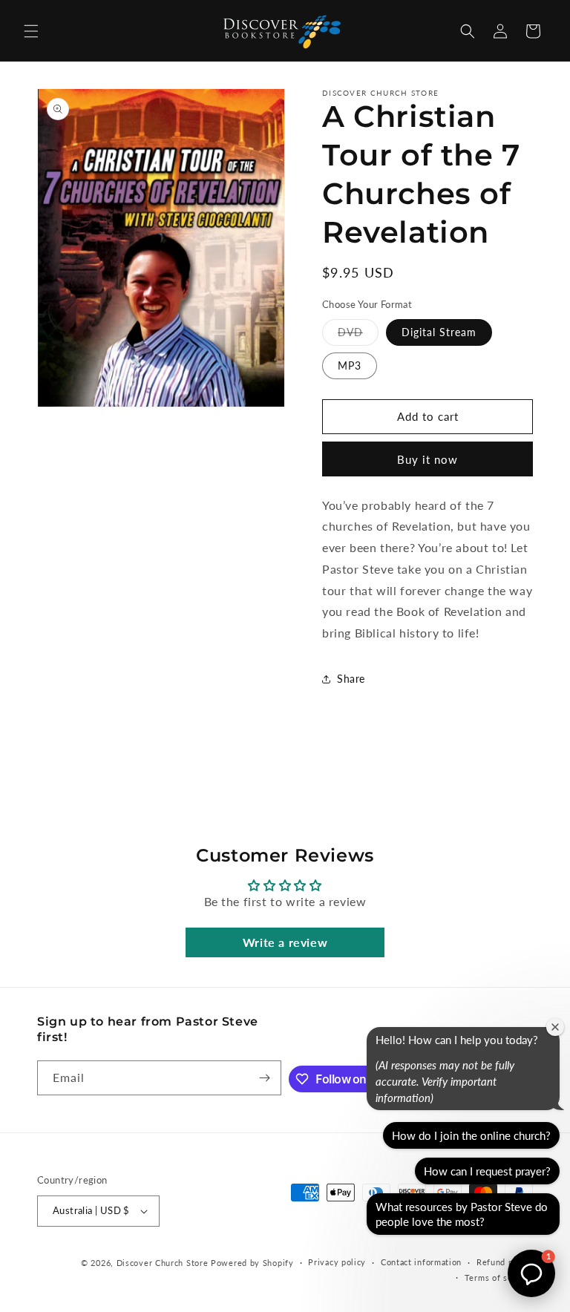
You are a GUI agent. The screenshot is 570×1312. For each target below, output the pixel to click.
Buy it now (427, 459)
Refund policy (504, 1262)
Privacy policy (337, 1262)
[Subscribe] (264, 1077)
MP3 (349, 365)
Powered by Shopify (252, 1262)
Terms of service (499, 1277)
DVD (358, 335)
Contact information (421, 1262)
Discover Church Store (163, 1262)
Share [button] (351, 678)
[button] (31, 31)
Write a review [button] (285, 942)
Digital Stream (439, 332)
